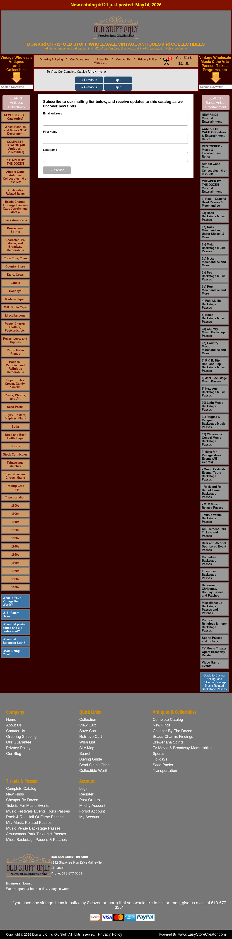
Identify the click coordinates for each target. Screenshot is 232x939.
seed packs (163, 765)
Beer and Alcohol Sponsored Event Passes (214, 546)
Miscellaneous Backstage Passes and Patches (212, 608)
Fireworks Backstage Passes (209, 575)
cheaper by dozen (22, 800)
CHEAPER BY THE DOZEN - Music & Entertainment (212, 186)
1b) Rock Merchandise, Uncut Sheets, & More (213, 232)
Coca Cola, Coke (15, 258)
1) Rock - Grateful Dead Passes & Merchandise (214, 202)
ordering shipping (21, 736)
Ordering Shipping (51, 59)
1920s (15, 530)
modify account (92, 805)
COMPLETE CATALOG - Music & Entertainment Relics (214, 134)
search (85, 753)
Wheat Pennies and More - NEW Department (15, 130)
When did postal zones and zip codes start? (14, 628)
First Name (50, 131)
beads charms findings (173, 736)
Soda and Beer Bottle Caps (15, 436)
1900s (15, 513)
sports (158, 753)
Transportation (15, 497)
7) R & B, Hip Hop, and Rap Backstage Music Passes (213, 365)
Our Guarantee (79, 59)
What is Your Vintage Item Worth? (12, 601)
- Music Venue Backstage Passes (212, 518)
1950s (15, 554)
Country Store (15, 266)
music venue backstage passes (33, 828)
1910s (15, 522)
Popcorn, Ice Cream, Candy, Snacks (15, 384)
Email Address (52, 113)
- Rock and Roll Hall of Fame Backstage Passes (212, 492)
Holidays (15, 291)
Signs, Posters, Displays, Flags (15, 416)
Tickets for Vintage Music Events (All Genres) (212, 457)
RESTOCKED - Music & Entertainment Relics (212, 151)
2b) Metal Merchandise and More (214, 262)
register (86, 794)
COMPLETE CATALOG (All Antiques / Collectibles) (15, 147)
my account (89, 817)
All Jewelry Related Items (15, 191)
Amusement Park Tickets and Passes (214, 532)
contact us (15, 731)
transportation (165, 770)
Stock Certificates (15, 454)
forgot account (92, 811)
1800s (15, 505)
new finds (162, 725)
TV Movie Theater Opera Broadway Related (214, 652)
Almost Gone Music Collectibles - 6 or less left (214, 169)
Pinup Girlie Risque (15, 352)
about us (14, 725)
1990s (15, 587)
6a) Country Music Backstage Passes (213, 332)
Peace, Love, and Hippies (15, 340)
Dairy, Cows (15, 274)
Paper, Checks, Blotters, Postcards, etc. (15, 327)
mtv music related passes (29, 822)
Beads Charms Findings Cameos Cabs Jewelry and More (15, 207)
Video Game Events (210, 664)
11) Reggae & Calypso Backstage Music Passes (213, 422)
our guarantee (18, 742)
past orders (89, 800)
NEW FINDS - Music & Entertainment (212, 118)
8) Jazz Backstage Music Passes (214, 379)
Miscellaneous (15, 315)
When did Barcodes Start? (14, 641)
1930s (15, 538)
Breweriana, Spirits (15, 230)
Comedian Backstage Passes (209, 560)
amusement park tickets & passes (36, 834)
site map (86, 748)
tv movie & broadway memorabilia (182, 748)
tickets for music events (27, 805)
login (83, 788)
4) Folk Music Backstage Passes (211, 304)
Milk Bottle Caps (15, 307)
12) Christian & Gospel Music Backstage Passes (212, 439)
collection (87, 719)
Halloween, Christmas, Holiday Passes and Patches (212, 590)
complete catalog (168, 719)
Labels (15, 283)
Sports (15, 446)
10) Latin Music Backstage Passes (212, 406)
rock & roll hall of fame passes (35, 817)
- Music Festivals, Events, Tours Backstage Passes (214, 474)
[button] (89, 80)
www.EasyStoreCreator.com (202, 934)
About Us (103, 59)
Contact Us (123, 59)
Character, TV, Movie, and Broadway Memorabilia (15, 245)
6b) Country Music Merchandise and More (214, 348)
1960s (15, 563)
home (11, 719)
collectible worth (93, 770)
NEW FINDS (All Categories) (15, 117)
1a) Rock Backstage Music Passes (213, 216)
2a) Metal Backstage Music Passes (213, 248)
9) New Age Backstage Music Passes (213, 392)
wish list (87, 742)
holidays (160, 759)
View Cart (100, 62)
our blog (13, 753)
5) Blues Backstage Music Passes (213, 318)
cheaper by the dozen (172, 731)
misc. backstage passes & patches (36, 839)
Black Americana (15, 220)
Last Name (50, 149)
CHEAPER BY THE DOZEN (15, 162)
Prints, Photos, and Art (15, 397)
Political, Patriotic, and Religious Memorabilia (15, 367)
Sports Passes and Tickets (212, 639)
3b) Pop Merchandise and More (214, 290)
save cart (87, 731)
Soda (15, 426)
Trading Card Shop (15, 487)
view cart (87, 725)
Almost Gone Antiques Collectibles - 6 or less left (15, 177)
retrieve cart (90, 736)
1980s (15, 579)
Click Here (97, 71)
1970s (15, 571)
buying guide (90, 759)
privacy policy (18, 748)
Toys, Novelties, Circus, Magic (15, 476)
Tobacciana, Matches (15, 464)
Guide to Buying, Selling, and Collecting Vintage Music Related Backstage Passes (214, 682)
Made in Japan (15, 299)
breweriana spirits (168, 742)
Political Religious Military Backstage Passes (214, 625)
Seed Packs (15, 407)
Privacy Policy (147, 59)
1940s (15, 546)
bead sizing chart (94, 765)
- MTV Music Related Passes (212, 506)
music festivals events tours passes (38, 811)
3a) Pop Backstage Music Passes (213, 276)
